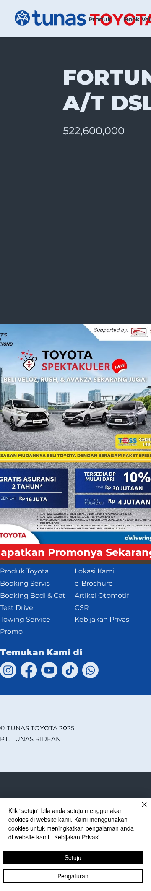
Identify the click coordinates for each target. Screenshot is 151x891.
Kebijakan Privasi (76, 837)
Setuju (73, 857)
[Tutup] (139, 810)
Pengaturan (73, 876)
